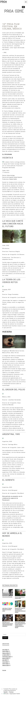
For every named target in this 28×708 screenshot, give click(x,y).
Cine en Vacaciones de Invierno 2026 (19, 597)
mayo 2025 (5, 661)
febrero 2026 (5, 653)
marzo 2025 (5, 663)
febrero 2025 (5, 665)
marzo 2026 (5, 651)
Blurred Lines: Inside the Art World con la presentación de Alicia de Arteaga (20, 610)
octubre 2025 (5, 654)
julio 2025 (4, 660)
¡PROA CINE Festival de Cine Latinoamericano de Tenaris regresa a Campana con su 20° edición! (20, 625)
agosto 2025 (5, 658)
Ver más (4, 670)
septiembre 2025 (6, 656)
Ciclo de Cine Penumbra (7, 596)
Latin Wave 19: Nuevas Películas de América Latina (7, 609)
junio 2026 (4, 649)
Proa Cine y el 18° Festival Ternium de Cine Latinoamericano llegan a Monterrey (7, 624)
